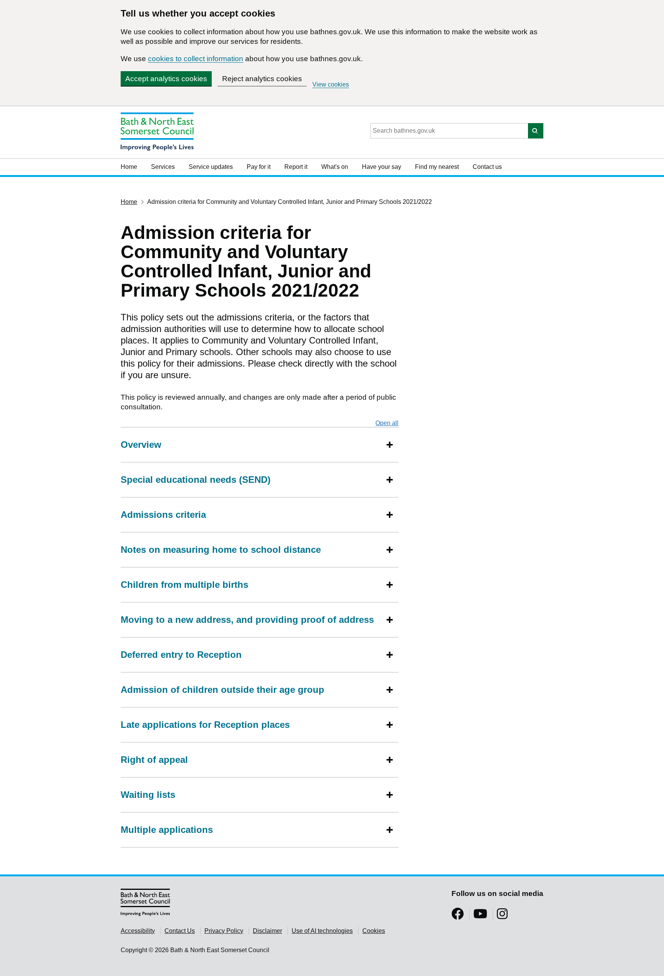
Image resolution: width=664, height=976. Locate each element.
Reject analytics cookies (262, 79)
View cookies (330, 84)
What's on (334, 167)
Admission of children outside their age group (222, 689)
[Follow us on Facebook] (458, 916)
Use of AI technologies (322, 931)
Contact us (487, 167)
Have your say (381, 167)
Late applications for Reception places (205, 724)
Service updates (211, 167)
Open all (386, 423)
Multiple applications (167, 829)
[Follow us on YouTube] (480, 916)
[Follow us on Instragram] (502, 916)
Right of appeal (154, 759)
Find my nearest (437, 167)
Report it (295, 167)
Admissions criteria (163, 514)
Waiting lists (148, 794)
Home (129, 167)
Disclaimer (267, 931)
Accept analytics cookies (166, 79)
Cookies (373, 931)
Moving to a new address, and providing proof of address (247, 619)
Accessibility (138, 931)
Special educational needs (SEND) (196, 479)
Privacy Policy (223, 931)
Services (163, 167)
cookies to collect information (195, 59)
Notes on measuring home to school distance (221, 549)
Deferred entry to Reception (181, 654)
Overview (141, 444)
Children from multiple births (186, 584)
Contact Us (179, 931)
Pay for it (259, 167)
